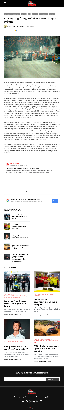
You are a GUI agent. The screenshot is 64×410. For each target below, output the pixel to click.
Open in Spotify (13, 191)
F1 (29, 14)
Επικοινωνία (29, 397)
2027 (39, 294)
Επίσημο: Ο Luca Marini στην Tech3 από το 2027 (20, 236)
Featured (11, 294)
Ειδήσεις (52, 14)
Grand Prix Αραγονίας (12, 296)
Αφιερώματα (43, 14)
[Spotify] (37, 401)
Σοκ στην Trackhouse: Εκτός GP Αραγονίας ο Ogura (19, 216)
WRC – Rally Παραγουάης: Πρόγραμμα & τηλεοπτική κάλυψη (20, 246)
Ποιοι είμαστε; (19, 397)
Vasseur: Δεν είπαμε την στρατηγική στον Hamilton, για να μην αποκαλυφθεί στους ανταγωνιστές (20, 258)
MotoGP (7, 297)
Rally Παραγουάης (51, 341)
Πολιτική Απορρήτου (43, 397)
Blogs (24, 14)
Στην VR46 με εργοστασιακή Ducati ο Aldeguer (19, 226)
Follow (55, 200)
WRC (35, 342)
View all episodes (26, 191)
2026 (5, 294)
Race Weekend (15, 297)
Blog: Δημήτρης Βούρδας (11, 14)
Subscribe (51, 379)
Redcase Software (37, 408)
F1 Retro (34, 14)
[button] (5, 3)
